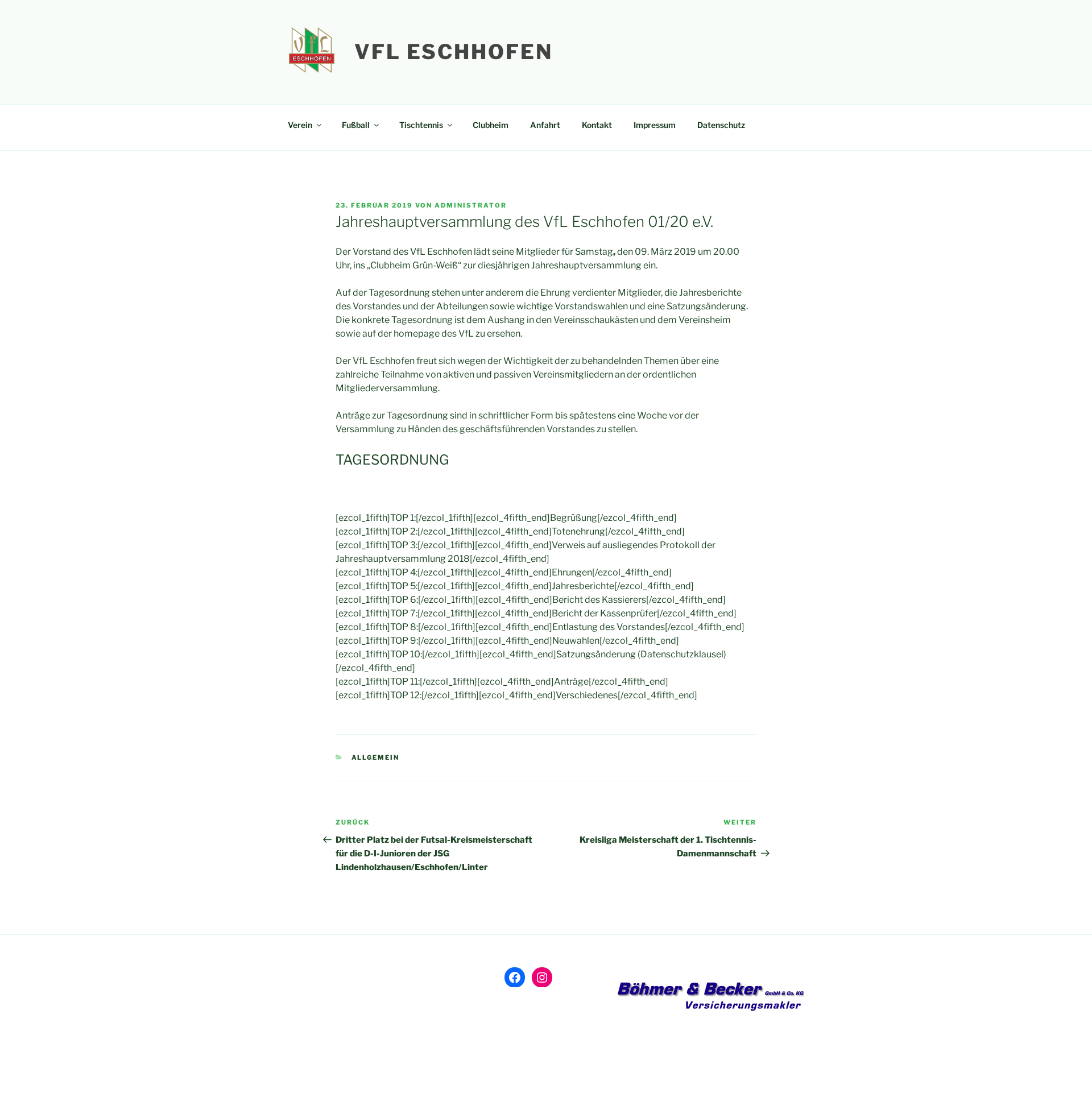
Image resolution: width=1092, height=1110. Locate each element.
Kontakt (597, 125)
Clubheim (490, 125)
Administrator (471, 205)
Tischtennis (421, 125)
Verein (300, 125)
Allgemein (375, 757)
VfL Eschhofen (453, 51)
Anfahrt (545, 125)
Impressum (655, 125)
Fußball (356, 125)
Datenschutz (721, 125)
